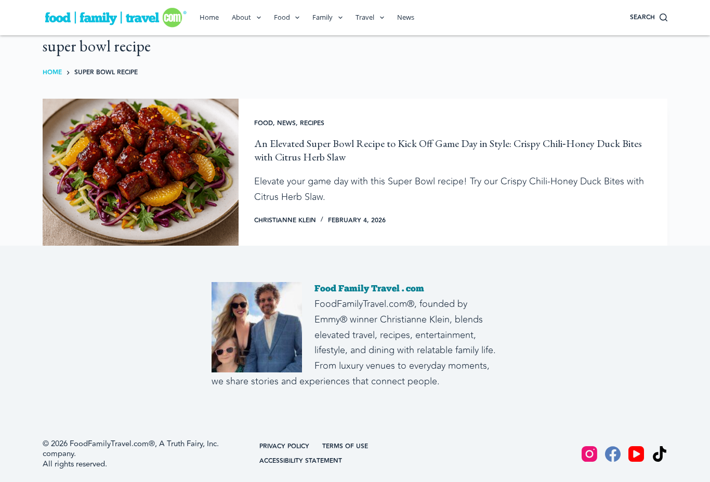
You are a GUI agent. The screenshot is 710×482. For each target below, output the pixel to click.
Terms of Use (345, 447)
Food (282, 17)
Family (322, 17)
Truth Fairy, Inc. (193, 444)
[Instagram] (589, 454)
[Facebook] (613, 454)
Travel (365, 17)
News (405, 17)
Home (209, 17)
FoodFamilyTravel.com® (112, 444)
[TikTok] (659, 454)
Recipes (312, 123)
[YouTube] (636, 454)
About (241, 17)
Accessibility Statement (300, 461)
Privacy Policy (284, 447)
